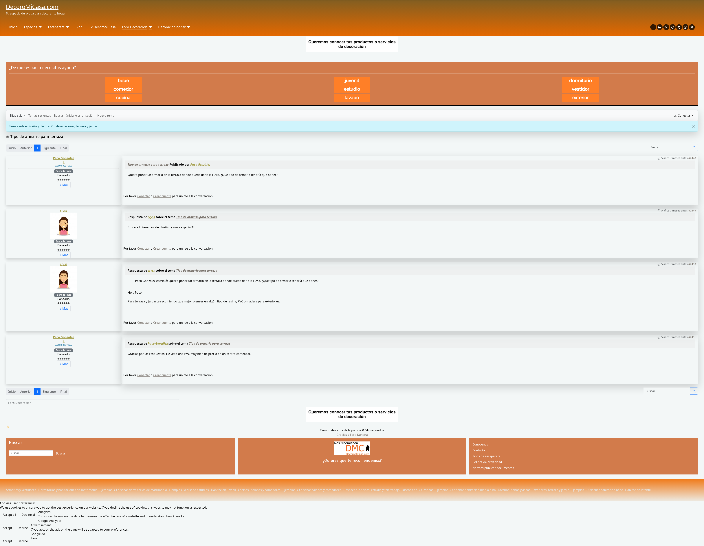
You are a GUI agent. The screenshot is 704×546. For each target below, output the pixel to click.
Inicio (13, 27)
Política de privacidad (487, 462)
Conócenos (480, 444)
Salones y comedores (265, 490)
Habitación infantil (638, 490)
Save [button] (34, 538)
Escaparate (56, 27)
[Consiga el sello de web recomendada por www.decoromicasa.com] (352, 448)
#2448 (692, 158)
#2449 (692, 210)
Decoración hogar (172, 27)
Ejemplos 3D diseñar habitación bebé (597, 490)
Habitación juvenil (223, 490)
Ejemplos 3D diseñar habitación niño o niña (466, 490)
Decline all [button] (28, 515)
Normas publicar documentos (493, 468)
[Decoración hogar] (188, 27)
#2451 (692, 337)
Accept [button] (7, 528)
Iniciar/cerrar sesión (80, 116)
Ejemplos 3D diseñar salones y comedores (312, 490)
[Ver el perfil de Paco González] (63, 162)
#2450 (692, 264)
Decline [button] (23, 528)
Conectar (143, 196)
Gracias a (342, 435)
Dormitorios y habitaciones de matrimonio (68, 490)
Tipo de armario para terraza (148, 164)
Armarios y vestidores (21, 490)
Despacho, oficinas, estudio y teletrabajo (371, 490)
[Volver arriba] (697, 539)
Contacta (478, 450)
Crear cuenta (162, 196)
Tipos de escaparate (486, 456)
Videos (428, 490)
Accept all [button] (9, 515)
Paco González (63, 158)
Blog (79, 27)
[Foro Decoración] (149, 27)
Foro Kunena (359, 435)
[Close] (693, 126)
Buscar (58, 116)
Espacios (30, 27)
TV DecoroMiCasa (102, 27)
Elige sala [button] (16, 116)
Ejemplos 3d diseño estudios (189, 490)
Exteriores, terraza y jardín (551, 490)
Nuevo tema (105, 116)
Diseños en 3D (412, 490)
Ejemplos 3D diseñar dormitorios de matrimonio (133, 490)
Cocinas (243, 490)
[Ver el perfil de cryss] (63, 225)
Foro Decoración (134, 27)
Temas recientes (39, 116)
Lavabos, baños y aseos (514, 490)
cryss (63, 211)
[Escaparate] (67, 27)
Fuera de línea (63, 171)
